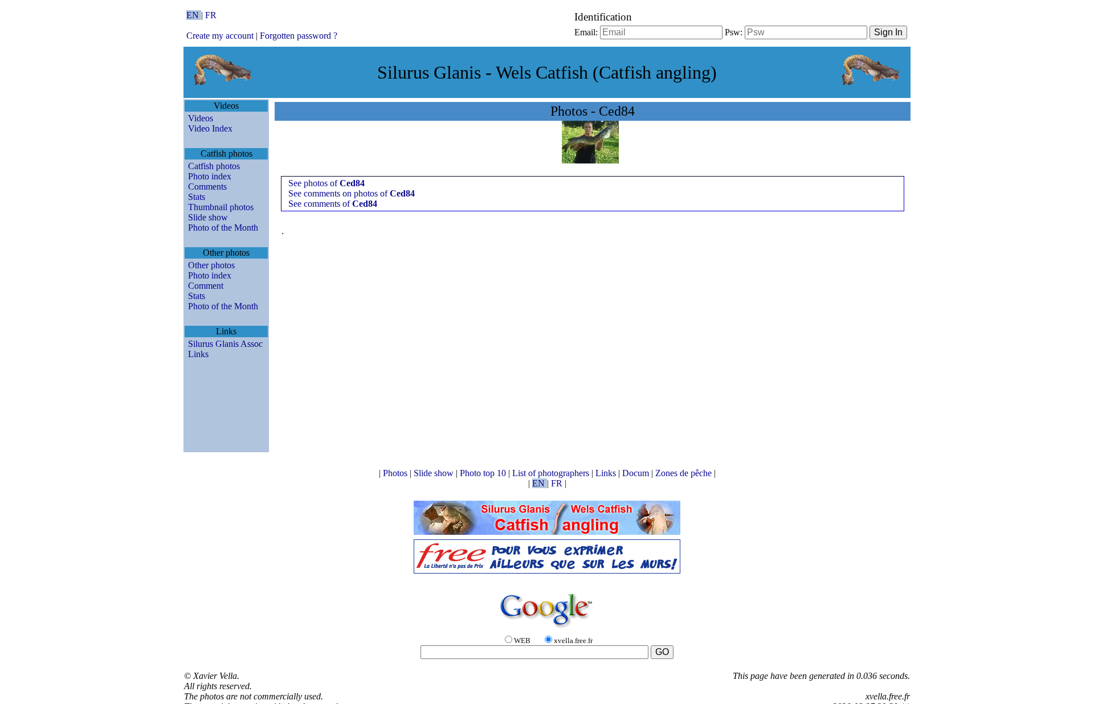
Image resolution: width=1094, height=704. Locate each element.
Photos (396, 473)
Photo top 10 (484, 473)
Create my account (220, 35)
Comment (205, 285)
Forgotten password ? (298, 35)
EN (193, 15)
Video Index (210, 128)
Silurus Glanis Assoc (225, 344)
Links (198, 354)
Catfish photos (214, 166)
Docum (636, 473)
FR (211, 15)
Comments (207, 186)
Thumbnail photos (221, 207)
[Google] (547, 628)
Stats (196, 197)
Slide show (208, 217)
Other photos (211, 265)
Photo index (209, 176)
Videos (200, 118)
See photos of (326, 183)
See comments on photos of (351, 193)
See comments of (332, 203)
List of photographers (551, 473)
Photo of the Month (223, 227)
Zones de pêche (684, 473)
